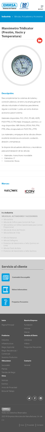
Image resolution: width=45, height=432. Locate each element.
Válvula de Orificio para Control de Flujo (19, 222)
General (27, 365)
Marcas (27, 332)
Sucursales (6, 365)
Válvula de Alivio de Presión (14, 230)
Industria (6, 17)
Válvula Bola (8, 220)
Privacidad (30, 425)
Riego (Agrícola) (8, 347)
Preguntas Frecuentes (20, 302)
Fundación (28, 325)
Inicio (22, 425)
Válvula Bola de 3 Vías (11, 233)
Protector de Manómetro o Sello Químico (19, 251)
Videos (26, 344)
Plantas (4, 369)
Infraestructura (7, 344)
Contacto (40, 425)
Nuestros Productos (9, 357)
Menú (40, 9)
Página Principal (8, 325)
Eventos (5, 384)
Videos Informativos (19, 290)
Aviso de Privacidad (9, 388)
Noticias (5, 380)
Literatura (28, 340)
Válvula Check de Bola (12, 248)
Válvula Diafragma (10, 241)
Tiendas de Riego (8, 372)
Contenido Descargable (21, 277)
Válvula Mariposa (10, 238)
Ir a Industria (7, 213)
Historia (27, 329)
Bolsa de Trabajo (8, 391)
